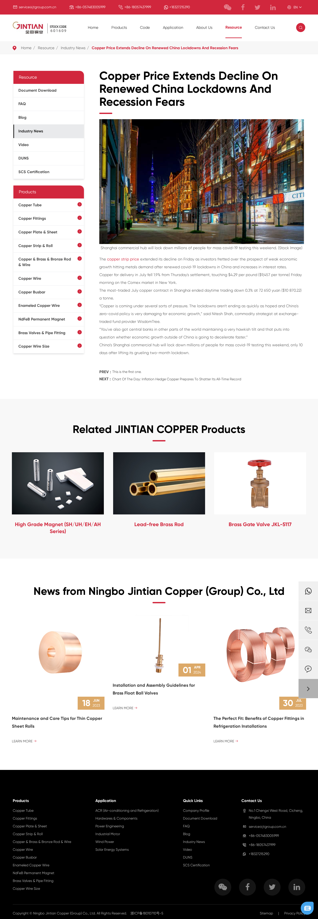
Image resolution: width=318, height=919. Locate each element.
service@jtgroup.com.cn (37, 7)
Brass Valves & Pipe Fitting (41, 332)
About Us (204, 27)
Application (173, 27)
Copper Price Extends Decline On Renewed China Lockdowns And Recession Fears (165, 48)
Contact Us (265, 27)
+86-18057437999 (137, 7)
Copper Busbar (31, 292)
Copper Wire (29, 278)
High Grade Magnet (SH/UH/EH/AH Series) (58, 527)
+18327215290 (179, 7)
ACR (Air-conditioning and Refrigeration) (127, 810)
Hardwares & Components (116, 818)
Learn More (24, 741)
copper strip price (123, 259)
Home (93, 27)
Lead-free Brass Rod (159, 524)
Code (145, 27)
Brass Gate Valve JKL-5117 (260, 524)
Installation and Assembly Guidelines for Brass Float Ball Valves (154, 689)
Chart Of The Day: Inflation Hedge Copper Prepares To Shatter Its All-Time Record (176, 379)
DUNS (23, 158)
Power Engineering (109, 826)
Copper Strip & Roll (35, 245)
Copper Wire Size (33, 346)
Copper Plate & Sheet (37, 232)
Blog (22, 117)
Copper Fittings (32, 218)
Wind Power (104, 842)
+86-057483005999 (90, 7)
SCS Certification (33, 171)
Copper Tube (30, 205)
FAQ (22, 103)
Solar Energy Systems (112, 849)
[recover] (307, 908)
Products (119, 27)
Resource (233, 27)
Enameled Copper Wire (39, 305)
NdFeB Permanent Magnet (41, 319)
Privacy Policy (294, 913)
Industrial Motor (107, 834)
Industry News (73, 48)
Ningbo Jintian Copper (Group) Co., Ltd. (65, 913)
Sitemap (266, 913)
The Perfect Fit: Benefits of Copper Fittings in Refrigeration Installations (259, 722)
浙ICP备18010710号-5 (146, 913)
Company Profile (196, 810)
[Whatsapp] (308, 591)
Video (23, 144)
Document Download (37, 90)
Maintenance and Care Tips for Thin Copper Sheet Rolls (57, 722)
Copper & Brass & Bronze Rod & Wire (44, 262)
